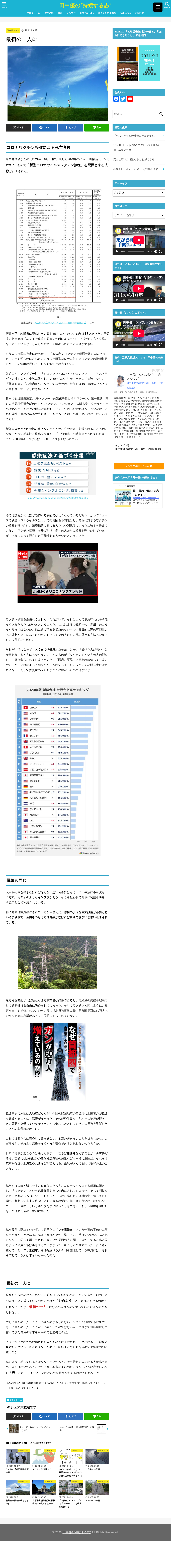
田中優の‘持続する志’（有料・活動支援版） (145, 385)
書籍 (60, 13)
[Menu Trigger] (157, 7)
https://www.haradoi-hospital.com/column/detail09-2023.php (58, 498)
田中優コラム (13, 30)
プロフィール (33, 13)
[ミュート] (155, 251)
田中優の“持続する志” (85, 5)
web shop (125, 13)
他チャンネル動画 (107, 13)
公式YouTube (87, 13)
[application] (139, 240)
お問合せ (139, 13)
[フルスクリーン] (160, 251)
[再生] (117, 251)
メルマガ (71, 13)
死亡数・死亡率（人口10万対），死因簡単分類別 (59, 322)
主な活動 (49, 13)
